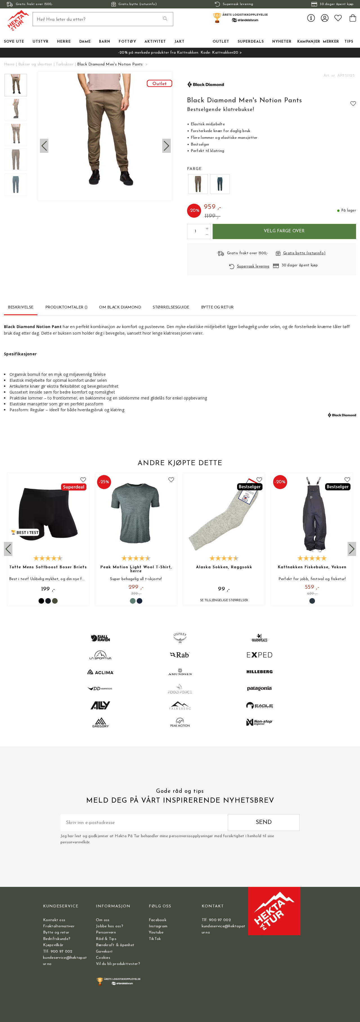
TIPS (349, 42)
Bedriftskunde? (56, 939)
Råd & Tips (106, 939)
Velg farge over (284, 231)
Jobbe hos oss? (109, 926)
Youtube (156, 932)
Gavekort (104, 952)
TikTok (155, 939)
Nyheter (282, 42)
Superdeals (251, 42)
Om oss (103, 920)
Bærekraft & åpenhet (115, 945)
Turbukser (64, 64)
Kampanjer (308, 42)
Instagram (158, 926)
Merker (331, 42)
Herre (9, 64)
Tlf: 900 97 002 (57, 952)
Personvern (106, 932)
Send (264, 822)
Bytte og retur (56, 932)
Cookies (103, 958)
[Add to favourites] (353, 103)
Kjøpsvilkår (53, 945)
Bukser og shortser (35, 64)
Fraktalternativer (59, 926)
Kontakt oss (54, 920)
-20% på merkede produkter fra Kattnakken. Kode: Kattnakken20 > (180, 53)
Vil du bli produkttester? (118, 964)
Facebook (157, 920)
